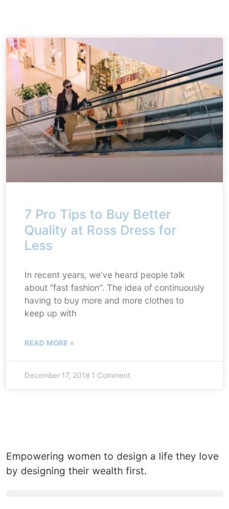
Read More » (49, 342)
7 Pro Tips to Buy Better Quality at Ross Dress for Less (100, 229)
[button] (114, 493)
